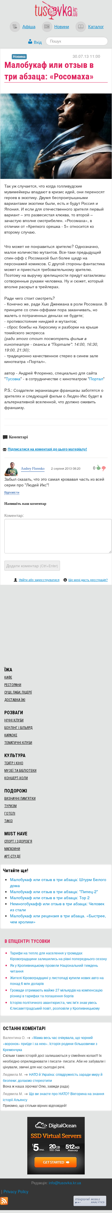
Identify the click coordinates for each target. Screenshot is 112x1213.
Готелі (9, 813)
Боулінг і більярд (18, 728)
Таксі (8, 821)
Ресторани (12, 685)
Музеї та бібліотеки (20, 771)
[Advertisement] (56, 625)
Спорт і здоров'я (18, 841)
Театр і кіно (13, 763)
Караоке (10, 735)
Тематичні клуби (18, 743)
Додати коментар (32, 565)
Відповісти (11, 492)
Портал (96, 378)
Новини (61, 26)
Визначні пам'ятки (20, 798)
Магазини (12, 849)
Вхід (38, 42)
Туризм (10, 806)
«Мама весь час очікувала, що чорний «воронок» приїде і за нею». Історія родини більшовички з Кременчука (50, 1043)
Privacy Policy (15, 1191)
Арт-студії (12, 856)
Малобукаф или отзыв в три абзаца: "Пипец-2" (54, 891)
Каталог (96, 26)
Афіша (28, 26)
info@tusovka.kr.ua (65, 1182)
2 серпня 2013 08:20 (65, 468)
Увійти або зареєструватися (39, 579)
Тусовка (13, 378)
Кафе (8, 677)
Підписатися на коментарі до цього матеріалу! (47, 449)
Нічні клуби (14, 720)
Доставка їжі (14, 700)
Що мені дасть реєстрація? (88, 579)
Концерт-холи (16, 778)
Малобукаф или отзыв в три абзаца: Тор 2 (50, 897)
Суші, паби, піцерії (18, 692)
